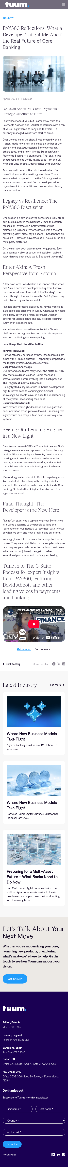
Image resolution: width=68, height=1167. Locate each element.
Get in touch (24, 649)
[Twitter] (58, 664)
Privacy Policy (9, 1154)
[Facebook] (53, 664)
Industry (8, 18)
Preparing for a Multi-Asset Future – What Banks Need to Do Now (32, 876)
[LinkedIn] (63, 664)
